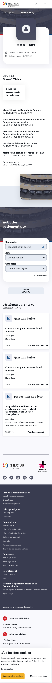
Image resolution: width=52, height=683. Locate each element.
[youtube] (31, 478)
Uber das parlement (9, 561)
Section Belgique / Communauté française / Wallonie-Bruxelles (25, 590)
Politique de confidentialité (12, 529)
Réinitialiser (42, 275)
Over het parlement (9, 557)
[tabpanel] (26, 145)
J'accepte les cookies (13, 676)
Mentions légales (8, 525)
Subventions (7, 516)
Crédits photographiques (11, 504)
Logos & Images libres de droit (13, 496)
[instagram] (18, 478)
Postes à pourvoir (9, 574)
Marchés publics (8, 513)
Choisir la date (15, 257)
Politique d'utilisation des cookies (14, 533)
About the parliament (10, 565)
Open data (6, 541)
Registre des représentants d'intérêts (15, 549)
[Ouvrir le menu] (45, 4)
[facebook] (5, 478)
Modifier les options (38, 676)
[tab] (14, 92)
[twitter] (11, 478)
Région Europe (8, 594)
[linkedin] (25, 478)
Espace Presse (8, 500)
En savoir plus (7, 669)
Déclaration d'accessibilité (12, 545)
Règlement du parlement (11, 537)
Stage (4, 578)
